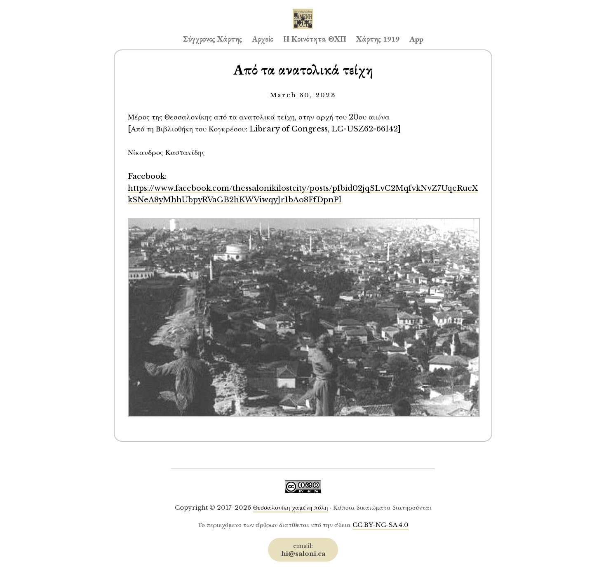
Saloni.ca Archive (303, 11)
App (416, 39)
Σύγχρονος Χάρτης (212, 39)
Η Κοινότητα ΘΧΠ (314, 39)
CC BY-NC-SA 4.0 (380, 525)
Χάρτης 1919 (377, 39)
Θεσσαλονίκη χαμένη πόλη (290, 507)
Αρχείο (262, 39)
